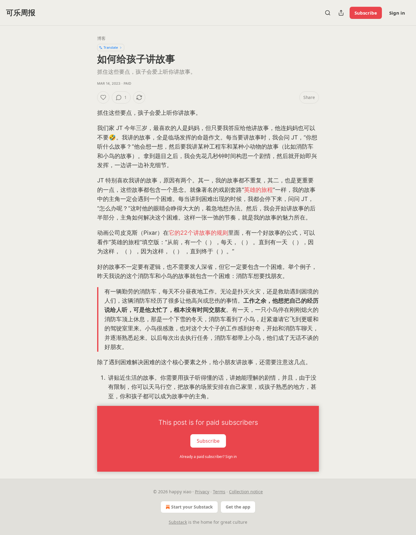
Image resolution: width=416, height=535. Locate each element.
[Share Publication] (341, 13)
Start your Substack (192, 507)
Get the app (238, 507)
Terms (219, 492)
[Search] (328, 13)
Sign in (397, 13)
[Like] (103, 97)
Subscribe (365, 13)
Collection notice (246, 492)
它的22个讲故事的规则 (198, 232)
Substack (178, 522)
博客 (101, 38)
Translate (111, 47)
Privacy (202, 492)
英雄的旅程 (258, 189)
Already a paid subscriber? (208, 456)
